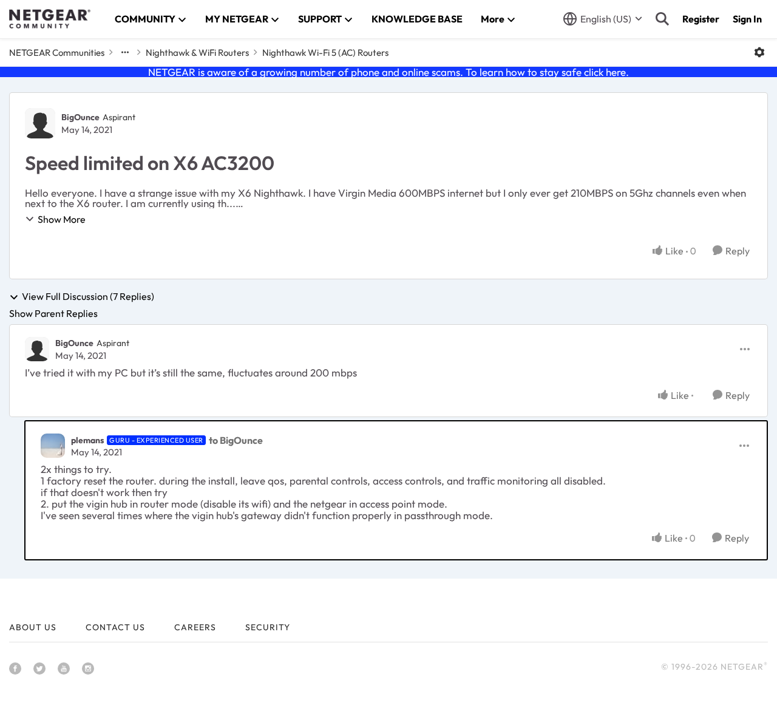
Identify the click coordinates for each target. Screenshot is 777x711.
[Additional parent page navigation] (125, 52)
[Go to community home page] (49, 19)
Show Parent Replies (53, 313)
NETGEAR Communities (56, 52)
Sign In (747, 19)
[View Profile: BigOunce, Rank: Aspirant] (40, 123)
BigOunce (80, 117)
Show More (62, 219)
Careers (195, 627)
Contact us (115, 627)
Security (267, 627)
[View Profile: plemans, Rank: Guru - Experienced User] (53, 446)
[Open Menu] (759, 52)
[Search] (662, 19)
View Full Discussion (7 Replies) (88, 296)
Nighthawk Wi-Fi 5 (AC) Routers (325, 52)
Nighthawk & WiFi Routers (197, 52)
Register (700, 19)
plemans (87, 440)
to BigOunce (236, 440)
